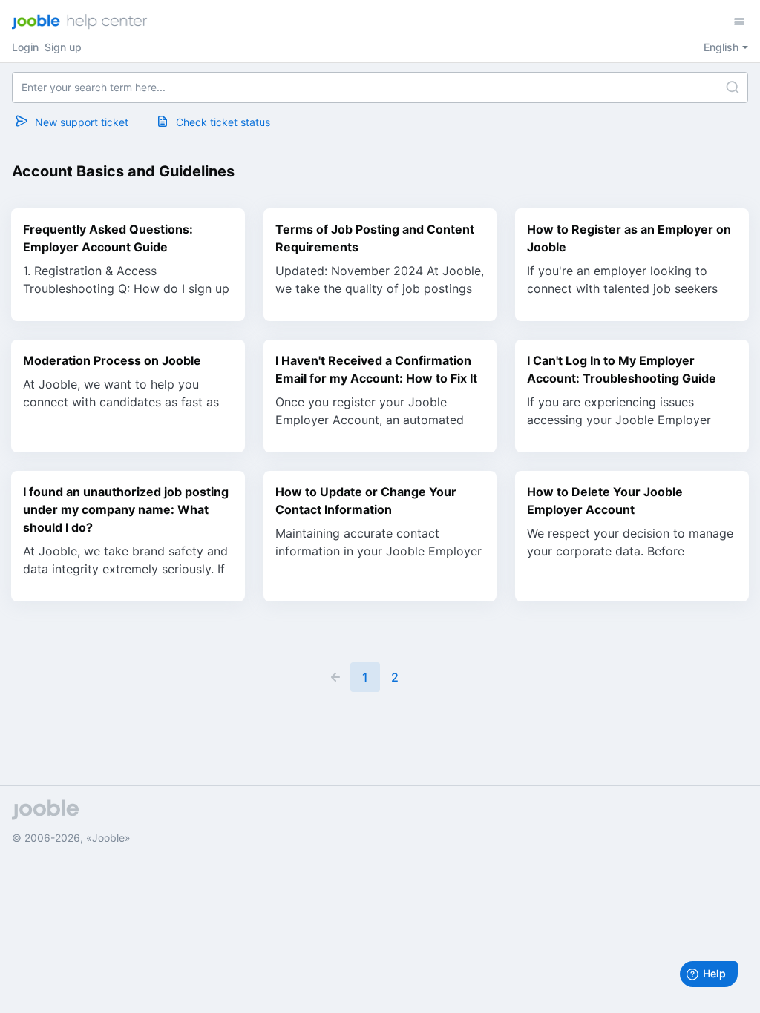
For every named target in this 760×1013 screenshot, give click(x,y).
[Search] (732, 87)
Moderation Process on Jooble (112, 360)
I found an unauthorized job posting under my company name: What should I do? (126, 509)
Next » (424, 677)
